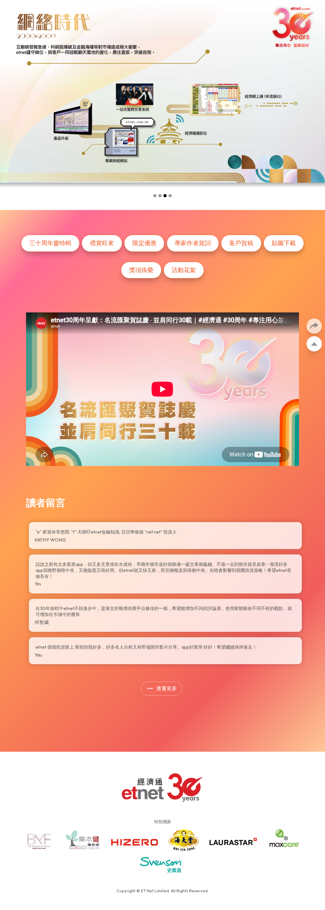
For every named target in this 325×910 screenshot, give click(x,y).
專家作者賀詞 (193, 243)
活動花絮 (184, 270)
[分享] (314, 326)
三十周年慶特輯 (50, 243)
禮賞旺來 (102, 243)
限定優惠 (144, 243)
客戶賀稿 (241, 243)
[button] (154, 195)
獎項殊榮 (141, 270)
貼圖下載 (284, 243)
